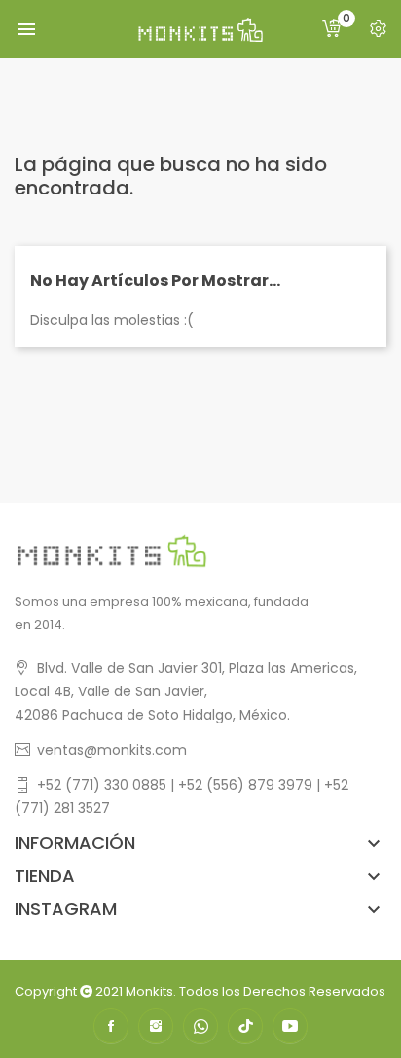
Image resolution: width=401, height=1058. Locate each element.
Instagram (155, 1025)
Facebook (110, 1025)
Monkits (149, 991)
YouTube (290, 1025)
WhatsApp (200, 1025)
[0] (331, 29)
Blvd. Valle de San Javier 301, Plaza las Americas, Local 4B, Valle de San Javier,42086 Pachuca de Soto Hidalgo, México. (186, 691)
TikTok (245, 1025)
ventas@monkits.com (112, 749)
